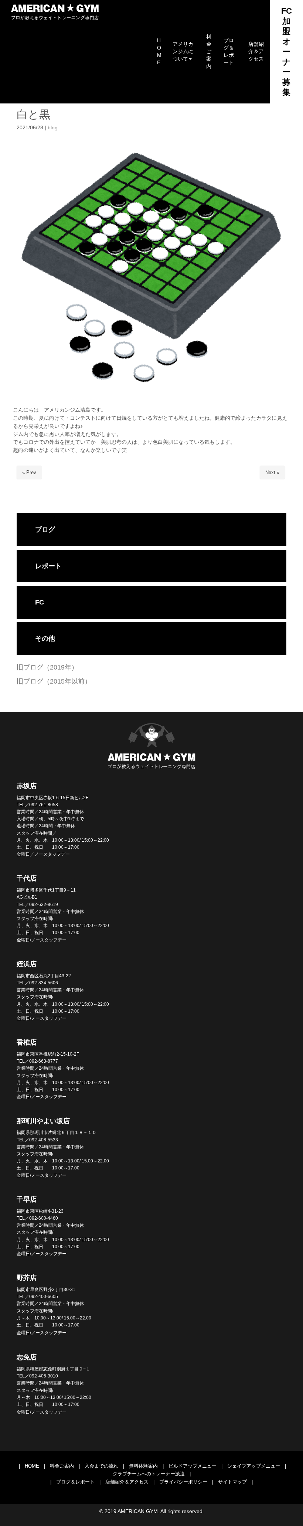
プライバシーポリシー (183, 1482)
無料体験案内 (143, 1466)
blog (53, 127)
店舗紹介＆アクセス (127, 1482)
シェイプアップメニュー (253, 1466)
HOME (32, 1466)
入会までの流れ (101, 1466)
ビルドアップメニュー (192, 1466)
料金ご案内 (62, 1466)
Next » (272, 472)
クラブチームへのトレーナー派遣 (149, 1473)
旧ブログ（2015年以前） (54, 681)
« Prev (29, 472)
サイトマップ (232, 1482)
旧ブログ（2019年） (47, 667)
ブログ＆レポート (75, 1482)
